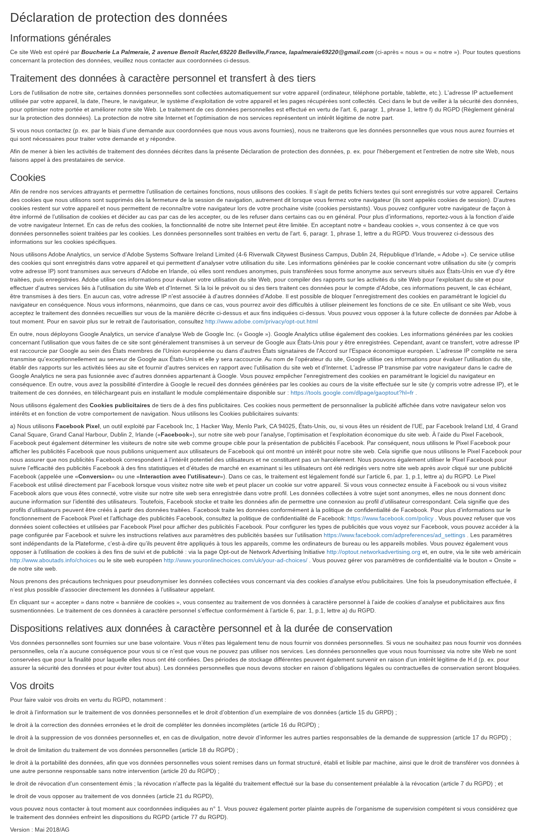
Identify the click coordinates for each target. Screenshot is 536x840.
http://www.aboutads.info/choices (54, 560)
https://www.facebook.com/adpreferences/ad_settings (395, 535)
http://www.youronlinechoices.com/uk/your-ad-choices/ (236, 560)
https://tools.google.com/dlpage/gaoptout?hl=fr (353, 392)
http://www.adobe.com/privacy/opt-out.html (261, 321)
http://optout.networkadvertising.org (374, 551)
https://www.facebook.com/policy (391, 518)
